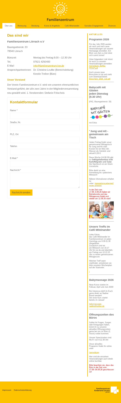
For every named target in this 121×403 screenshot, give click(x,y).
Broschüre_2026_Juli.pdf (99, 79)
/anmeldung (94, 352)
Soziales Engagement (93, 26)
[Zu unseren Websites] (106, 390)
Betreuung (22, 26)
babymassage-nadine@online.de (96, 305)
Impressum (6, 390)
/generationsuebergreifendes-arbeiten (101, 184)
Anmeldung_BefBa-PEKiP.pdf (97, 67)
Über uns (8, 26)
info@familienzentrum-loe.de (48, 65)
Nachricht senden (21, 192)
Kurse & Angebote (52, 26)
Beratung (35, 26)
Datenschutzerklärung (23, 390)
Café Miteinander (72, 26)
